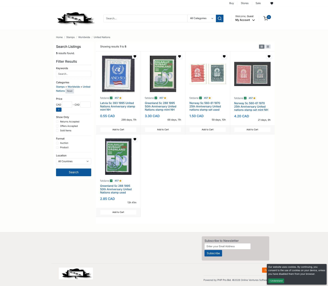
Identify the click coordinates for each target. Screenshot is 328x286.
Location (61, 155)
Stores (245, 3)
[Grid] (261, 47)
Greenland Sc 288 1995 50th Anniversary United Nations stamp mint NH (160, 106)
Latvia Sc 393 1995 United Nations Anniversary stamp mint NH (117, 106)
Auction (64, 143)
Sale (258, 3)
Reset (69, 91)
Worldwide (84, 37)
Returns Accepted (69, 121)
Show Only (62, 117)
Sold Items (65, 130)
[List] (268, 47)
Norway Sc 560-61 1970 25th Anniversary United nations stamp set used (205, 106)
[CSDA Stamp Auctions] (74, 18)
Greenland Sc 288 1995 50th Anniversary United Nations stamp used (116, 189)
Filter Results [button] (67, 61)
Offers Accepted (69, 126)
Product (64, 147)
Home (59, 37)
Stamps (70, 37)
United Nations (102, 37)
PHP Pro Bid (224, 280)
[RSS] (265, 270)
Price (59, 98)
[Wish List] (272, 3)
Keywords (62, 68)
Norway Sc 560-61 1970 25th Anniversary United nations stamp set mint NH (251, 106)
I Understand (276, 281)
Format (60, 138)
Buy (231, 3)
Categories (62, 82)
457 (117, 98)
